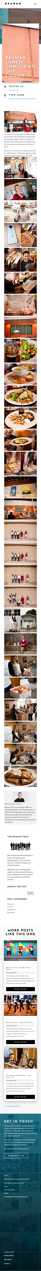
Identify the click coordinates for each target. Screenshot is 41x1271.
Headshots (11, 909)
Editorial (11, 912)
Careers (7, 1263)
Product (10, 904)
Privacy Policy (9, 1255)
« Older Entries (12, 1106)
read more (20, 989)
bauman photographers (28, 99)
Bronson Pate (13, 804)
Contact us (16, 1155)
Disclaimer (8, 1259)
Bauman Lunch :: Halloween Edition (19, 1022)
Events (10, 907)
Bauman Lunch (14, 90)
